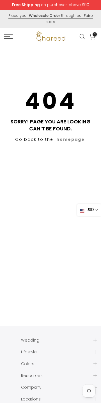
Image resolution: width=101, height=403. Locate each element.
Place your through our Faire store (50, 18)
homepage (70, 139)
